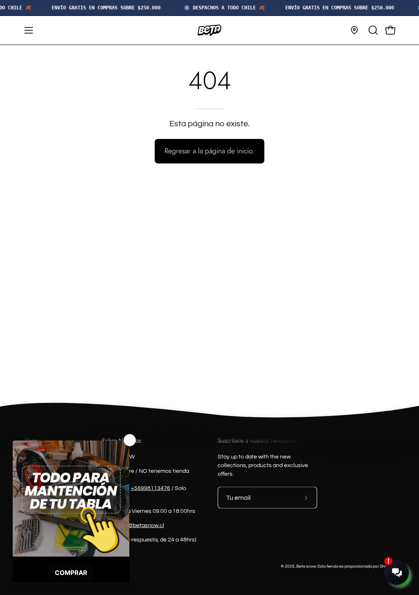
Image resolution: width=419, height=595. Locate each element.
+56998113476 (150, 488)
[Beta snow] (209, 30)
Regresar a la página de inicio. (209, 150)
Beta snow (306, 566)
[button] (372, 30)
